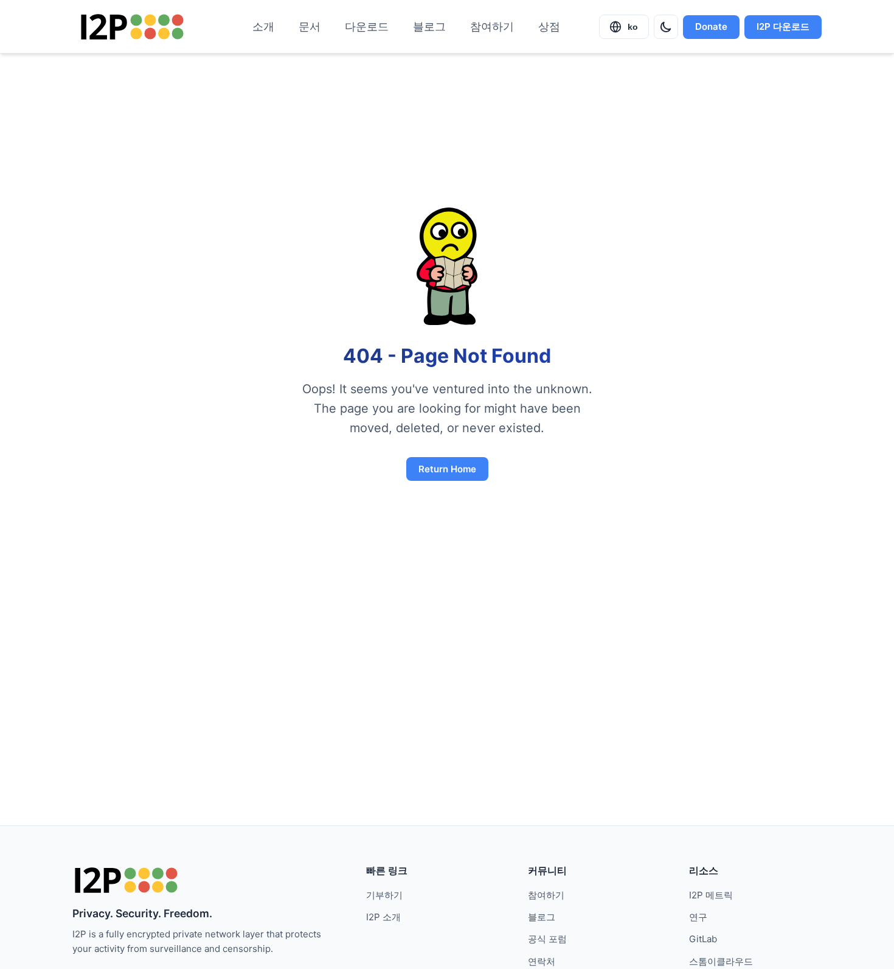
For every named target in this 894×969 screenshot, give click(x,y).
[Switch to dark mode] (666, 27)
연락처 (541, 961)
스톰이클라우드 (721, 961)
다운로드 (367, 26)
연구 (698, 917)
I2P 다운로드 (783, 26)
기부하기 (384, 895)
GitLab (703, 939)
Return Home (447, 469)
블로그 (429, 26)
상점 (549, 26)
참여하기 (492, 26)
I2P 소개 (383, 917)
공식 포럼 (547, 939)
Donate (711, 26)
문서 (310, 26)
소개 (263, 26)
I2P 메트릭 (711, 895)
